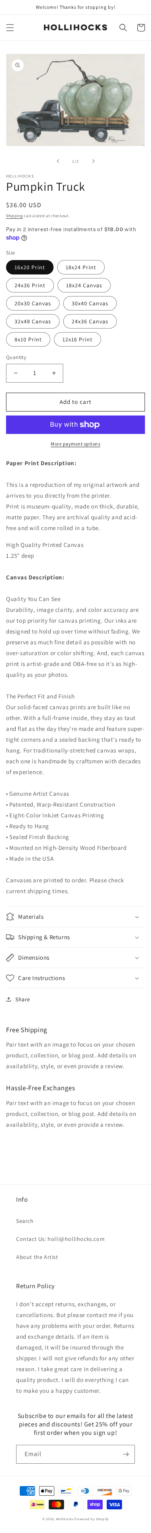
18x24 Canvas (84, 285)
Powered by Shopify (91, 1519)
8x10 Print (28, 339)
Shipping (14, 215)
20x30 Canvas (32, 303)
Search (25, 1220)
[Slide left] (58, 161)
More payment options (75, 444)
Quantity (16, 357)
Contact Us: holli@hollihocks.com (60, 1239)
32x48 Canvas (32, 321)
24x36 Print (30, 285)
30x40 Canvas (90, 303)
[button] (10, 27)
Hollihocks (65, 1519)
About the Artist (37, 1257)
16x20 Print (29, 267)
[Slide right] (93, 161)
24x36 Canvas (90, 321)
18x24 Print (81, 267)
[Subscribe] (125, 1454)
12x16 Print (77, 339)
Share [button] (22, 999)
